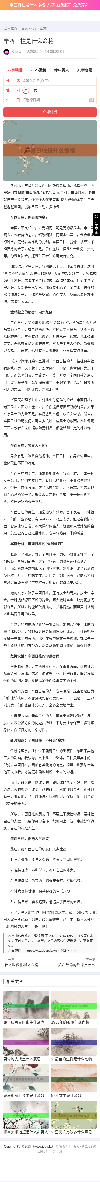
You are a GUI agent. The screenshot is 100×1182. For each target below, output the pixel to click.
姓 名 (13, 81)
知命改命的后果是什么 (79, 964)
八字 (34, 28)
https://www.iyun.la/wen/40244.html (51, 950)
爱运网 (57, 1148)
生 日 (13, 100)
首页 (24, 28)
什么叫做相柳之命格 (19, 964)
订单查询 (96, 226)
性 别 (13, 90)
